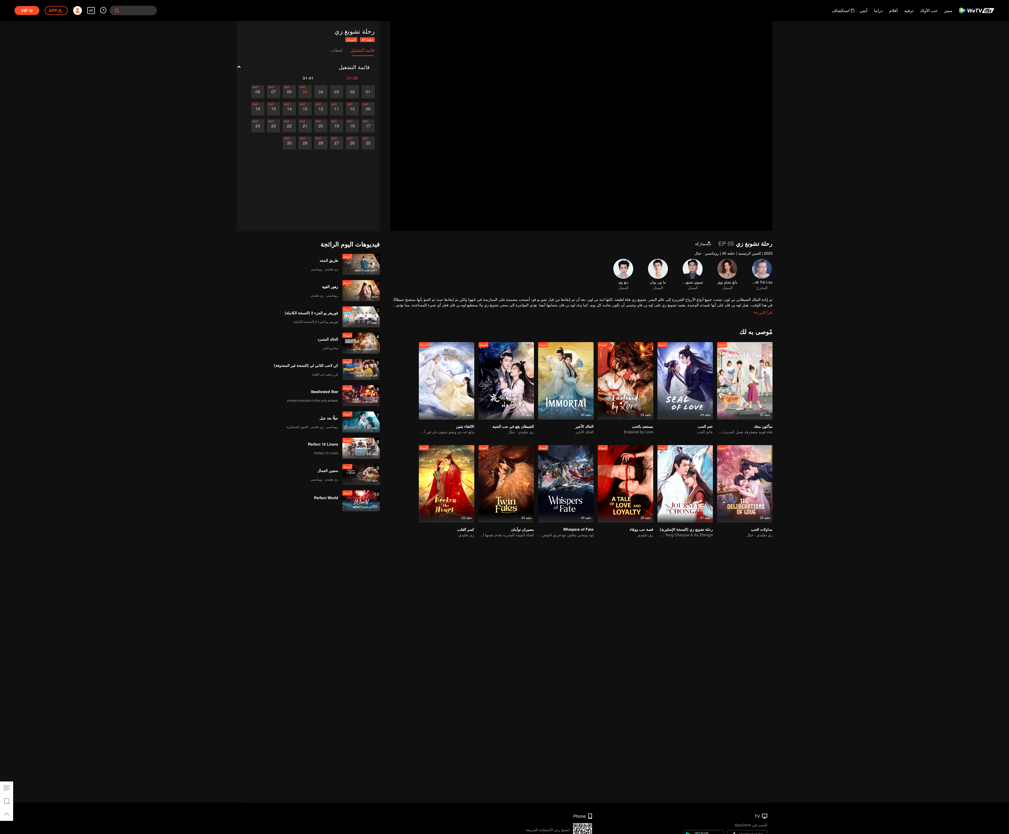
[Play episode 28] (320, 143)
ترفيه (908, 10)
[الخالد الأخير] (566, 381)
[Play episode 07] (273, 91)
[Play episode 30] (289, 143)
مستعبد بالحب (642, 426)
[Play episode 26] (352, 143)
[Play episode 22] (289, 125)
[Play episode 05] (305, 91)
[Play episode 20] (320, 125)
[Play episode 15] (273, 108)
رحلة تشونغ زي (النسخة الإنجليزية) (686, 529)
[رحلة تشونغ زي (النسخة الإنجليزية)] (685, 484)
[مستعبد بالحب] (625, 381)
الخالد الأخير (584, 426)
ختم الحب (705, 426)
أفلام (893, 10)
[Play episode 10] (352, 108)
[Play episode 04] (320, 91)
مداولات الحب (762, 529)
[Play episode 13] (305, 108)
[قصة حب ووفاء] (625, 484)
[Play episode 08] (257, 91)
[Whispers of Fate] (566, 484)
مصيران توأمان (522, 529)
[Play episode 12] (320, 108)
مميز (948, 10)
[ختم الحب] (685, 381)
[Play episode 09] (368, 108)
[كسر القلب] (446, 484)
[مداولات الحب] (745, 484)
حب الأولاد (929, 10)
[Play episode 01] (368, 91)
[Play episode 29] (305, 143)
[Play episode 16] (257, 108)
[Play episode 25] (368, 143)
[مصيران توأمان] (506, 484)
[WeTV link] (977, 10)
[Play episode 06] (289, 91)
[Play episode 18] (352, 125)
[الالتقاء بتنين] (446, 381)
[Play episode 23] (273, 125)
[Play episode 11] (336, 108)
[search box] (117, 10)
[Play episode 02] (352, 91)
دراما (878, 10)
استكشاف (841, 10)
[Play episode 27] (336, 143)
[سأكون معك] (745, 381)
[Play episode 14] (289, 108)
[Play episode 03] (336, 91)
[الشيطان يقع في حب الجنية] (506, 381)
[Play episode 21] (305, 125)
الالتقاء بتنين (465, 426)
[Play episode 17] (368, 125)
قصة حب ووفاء (641, 529)
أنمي (863, 10)
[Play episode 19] (336, 125)
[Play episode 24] (257, 125)
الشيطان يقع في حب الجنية (513, 426)
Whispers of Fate (578, 529)
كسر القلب (465, 529)
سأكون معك (763, 426)
